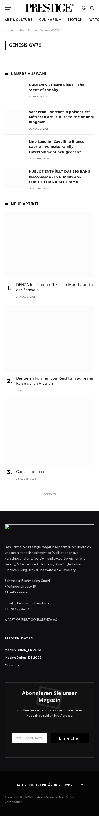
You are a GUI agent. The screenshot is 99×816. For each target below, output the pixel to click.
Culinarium (50, 20)
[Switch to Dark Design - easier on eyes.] (84, 8)
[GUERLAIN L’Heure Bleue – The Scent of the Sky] (15, 91)
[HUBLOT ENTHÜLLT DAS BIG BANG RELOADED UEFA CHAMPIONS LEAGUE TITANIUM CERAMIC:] (15, 178)
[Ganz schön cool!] (49, 432)
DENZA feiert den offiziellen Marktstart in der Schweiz (54, 287)
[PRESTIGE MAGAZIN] (49, 8)
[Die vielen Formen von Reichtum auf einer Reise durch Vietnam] (49, 338)
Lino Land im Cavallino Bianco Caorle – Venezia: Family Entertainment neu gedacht (56, 146)
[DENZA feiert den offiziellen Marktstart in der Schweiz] (49, 245)
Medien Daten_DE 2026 (23, 657)
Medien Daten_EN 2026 (23, 650)
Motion (75, 20)
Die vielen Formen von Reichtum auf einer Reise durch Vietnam (54, 381)
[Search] (91, 7)
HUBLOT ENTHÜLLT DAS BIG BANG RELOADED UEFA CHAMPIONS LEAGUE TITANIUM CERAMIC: (59, 176)
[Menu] (8, 7)
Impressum (74, 785)
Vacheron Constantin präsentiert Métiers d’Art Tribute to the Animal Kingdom (61, 116)
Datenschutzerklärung (38, 785)
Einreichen (70, 738)
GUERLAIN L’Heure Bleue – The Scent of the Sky (56, 87)
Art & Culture (18, 20)
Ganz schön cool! (32, 471)
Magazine (12, 665)
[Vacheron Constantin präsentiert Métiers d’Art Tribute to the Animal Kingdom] (15, 118)
